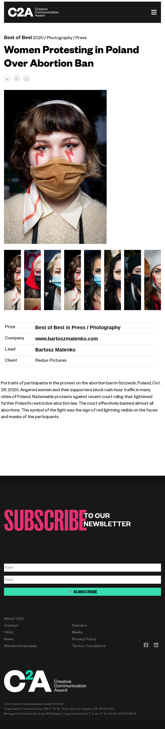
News (8, 640)
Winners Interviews (20, 646)
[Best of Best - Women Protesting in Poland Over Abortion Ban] (11, 280)
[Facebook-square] (146, 645)
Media (77, 633)
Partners (79, 626)
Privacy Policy (84, 640)
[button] (7, 78)
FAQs (8, 633)
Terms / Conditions (89, 646)
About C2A (14, 619)
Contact (11, 626)
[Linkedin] (156, 645)
